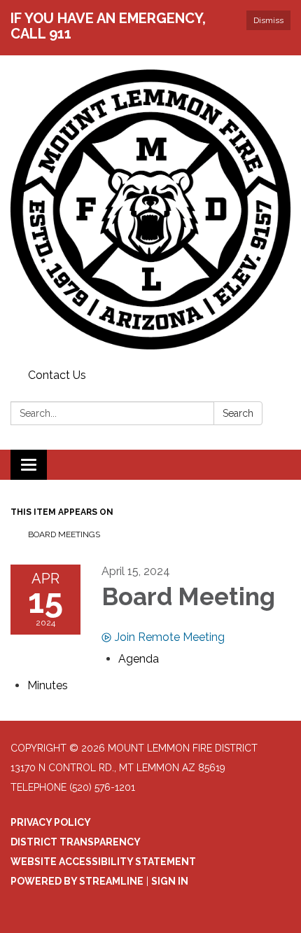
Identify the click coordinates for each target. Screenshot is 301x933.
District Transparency (75, 842)
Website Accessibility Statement (103, 861)
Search (238, 413)
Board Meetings (64, 534)
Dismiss (268, 20)
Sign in (169, 881)
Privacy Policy (50, 822)
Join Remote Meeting (170, 637)
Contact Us (57, 375)
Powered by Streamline (77, 881)
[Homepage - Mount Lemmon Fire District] (150, 209)
